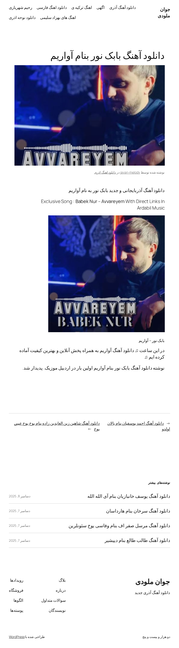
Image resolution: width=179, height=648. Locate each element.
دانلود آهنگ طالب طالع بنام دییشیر (137, 540)
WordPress (16, 636)
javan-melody (130, 172)
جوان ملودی (164, 12)
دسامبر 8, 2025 (19, 496)
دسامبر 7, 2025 (19, 511)
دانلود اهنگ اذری (105, 172)
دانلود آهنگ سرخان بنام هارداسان (138, 510)
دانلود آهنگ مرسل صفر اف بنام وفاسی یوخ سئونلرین (119, 525)
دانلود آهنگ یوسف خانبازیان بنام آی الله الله (128, 496)
